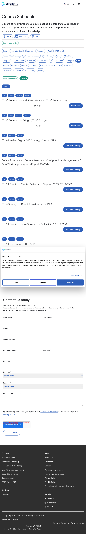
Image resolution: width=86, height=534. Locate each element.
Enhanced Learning (10, 462)
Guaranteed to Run (10, 43)
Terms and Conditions (54, 474)
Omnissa (24, 65)
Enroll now (75, 106)
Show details (74, 276)
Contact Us (49, 462)
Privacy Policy (9, 414)
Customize (42, 282)
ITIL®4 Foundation (10, 78)
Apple (50, 51)
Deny (16, 282)
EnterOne (42, 61)
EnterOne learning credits (13, 470)
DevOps (32, 61)
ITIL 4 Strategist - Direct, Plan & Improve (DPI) (27, 204)
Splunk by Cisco (17, 51)
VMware (59, 51)
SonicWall (30, 70)
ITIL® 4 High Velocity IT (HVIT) (18, 244)
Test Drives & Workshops (12, 466)
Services (5, 494)
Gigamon (59, 61)
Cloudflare (68, 56)
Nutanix (14, 65)
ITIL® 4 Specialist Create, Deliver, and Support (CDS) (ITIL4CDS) (37, 184)
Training (6, 86)
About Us (49, 458)
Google (70, 61)
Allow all (70, 282)
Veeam (40, 70)
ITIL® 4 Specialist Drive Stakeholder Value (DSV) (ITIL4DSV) (34, 224)
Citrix (58, 56)
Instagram (51, 503)
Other (34, 65)
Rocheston (7, 70)
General (24, 78)
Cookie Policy (50, 482)
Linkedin (50, 499)
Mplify (5, 65)
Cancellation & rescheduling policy (60, 486)
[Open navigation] (84, 4)
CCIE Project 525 (9, 482)
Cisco (5, 51)
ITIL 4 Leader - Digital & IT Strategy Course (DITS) (29, 140)
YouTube (51, 507)
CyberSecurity (19, 61)
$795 (38, 126)
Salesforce (19, 70)
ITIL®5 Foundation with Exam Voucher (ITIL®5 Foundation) (34, 100)
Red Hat (68, 65)
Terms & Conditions (49, 412)
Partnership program (54, 470)
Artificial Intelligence (31, 56)
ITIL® (78, 61)
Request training (73, 146)
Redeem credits (8, 478)
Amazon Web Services (11, 56)
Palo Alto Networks (47, 65)
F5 (51, 61)
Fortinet (29, 51)
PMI (60, 65)
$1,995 (37, 106)
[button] (67, 4)
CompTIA (6, 61)
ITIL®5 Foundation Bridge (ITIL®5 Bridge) (24, 120)
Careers (48, 466)
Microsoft (40, 51)
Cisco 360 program (10, 474)
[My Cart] (78, 4)
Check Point (47, 56)
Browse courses (8, 458)
